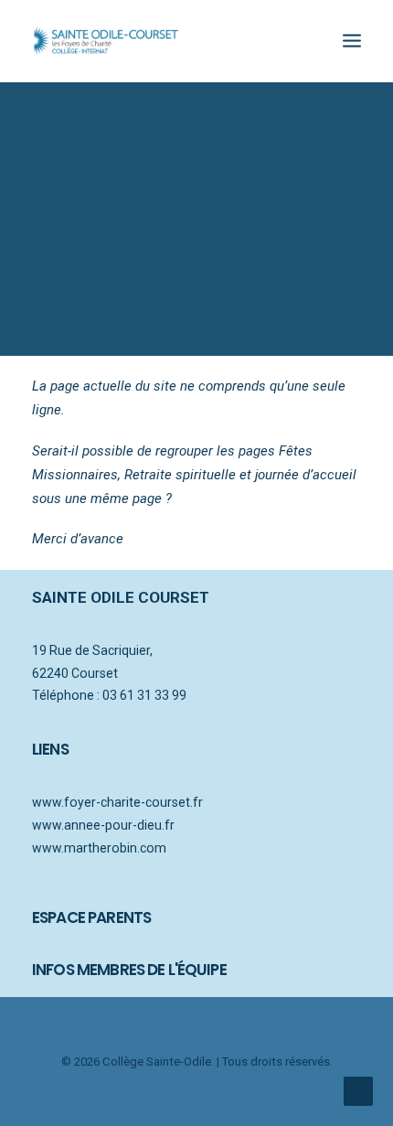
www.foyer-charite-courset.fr (117, 802)
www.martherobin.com (99, 848)
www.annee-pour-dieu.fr (103, 825)
